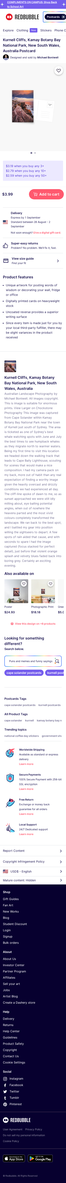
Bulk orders (11, 942)
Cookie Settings (14, 1062)
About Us (9, 959)
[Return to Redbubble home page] (22, 17)
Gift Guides (11, 899)
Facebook (16, 1085)
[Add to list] (58, 70)
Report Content (14, 851)
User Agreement (12, 1129)
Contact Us (11, 1056)
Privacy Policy (33, 1129)
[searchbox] (33, 661)
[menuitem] (8, 30)
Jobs (6, 990)
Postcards (11, 698)
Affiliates (9, 977)
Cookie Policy (11, 1141)
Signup (7, 936)
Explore (8, 30)
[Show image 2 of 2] (35, 152)
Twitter (14, 1091)
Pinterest (16, 1104)
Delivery (8, 1019)
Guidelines (10, 1037)
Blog (6, 918)
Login (7, 930)
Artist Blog (10, 996)
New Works (11, 911)
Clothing (26, 30)
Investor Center (13, 965)
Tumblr (14, 1097)
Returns (8, 1025)
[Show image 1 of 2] (31, 153)
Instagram (16, 1078)
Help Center (11, 1031)
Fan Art (8, 905)
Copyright (10, 1050)
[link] (24, 673)
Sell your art (11, 984)
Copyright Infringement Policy (24, 861)
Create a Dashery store (19, 1002)
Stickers (46, 30)
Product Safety (13, 1043)
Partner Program (14, 971)
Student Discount (15, 924)
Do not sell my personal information (24, 1135)
